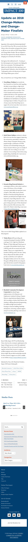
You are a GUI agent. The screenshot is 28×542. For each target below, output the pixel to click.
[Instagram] (15, 4)
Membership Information (13, 37)
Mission (3, 472)
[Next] (24, 407)
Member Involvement (5, 503)
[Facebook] (8, 4)
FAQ (2, 479)
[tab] (12, 415)
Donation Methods (5, 507)
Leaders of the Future (5, 476)
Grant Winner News (6, 371)
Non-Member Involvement (7, 505)
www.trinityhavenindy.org (17, 265)
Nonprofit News (5, 38)
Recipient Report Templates (7, 494)
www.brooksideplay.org (9, 312)
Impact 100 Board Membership (11, 444)
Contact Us (3, 481)
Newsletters (3, 490)
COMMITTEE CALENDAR (13, 535)
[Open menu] (25, 2)
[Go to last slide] (4, 407)
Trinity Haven (12, 374)
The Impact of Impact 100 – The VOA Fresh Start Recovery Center (6, 383)
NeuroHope (4, 374)
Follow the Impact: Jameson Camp (22, 382)
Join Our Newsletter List (14, 523)
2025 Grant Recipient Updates (10, 441)
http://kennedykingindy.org (12, 209)
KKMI (19, 371)
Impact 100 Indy (5, 34)
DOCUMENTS (14, 537)
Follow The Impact (5, 488)
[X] (12, 4)
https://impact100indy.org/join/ (18, 357)
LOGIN (20, 533)
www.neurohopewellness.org (11, 107)
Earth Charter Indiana (18, 368)
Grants (3, 37)
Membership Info (5, 501)
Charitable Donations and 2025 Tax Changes (13, 446)
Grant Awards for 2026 (9, 434)
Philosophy (3, 474)
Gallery (2, 492)
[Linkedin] (18, 515)
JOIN (19, 4)
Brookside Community (7, 368)
